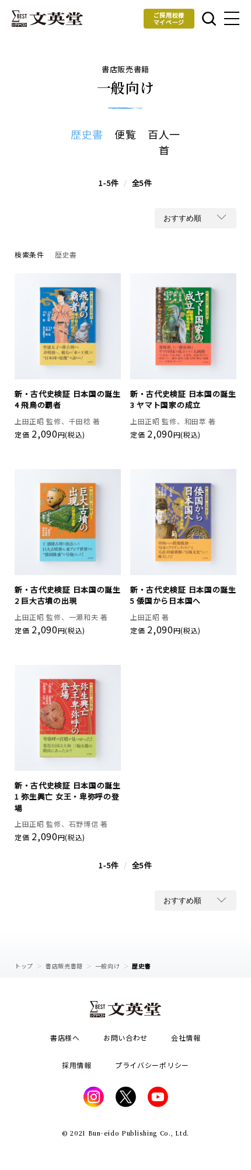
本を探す (208, 19)
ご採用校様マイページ (169, 18)
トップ (24, 965)
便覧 (125, 134)
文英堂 (47, 18)
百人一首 (164, 141)
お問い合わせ (125, 1037)
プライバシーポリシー (152, 1065)
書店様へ (65, 1037)
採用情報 (77, 1065)
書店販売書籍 (64, 965)
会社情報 (186, 1037)
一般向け (107, 965)
